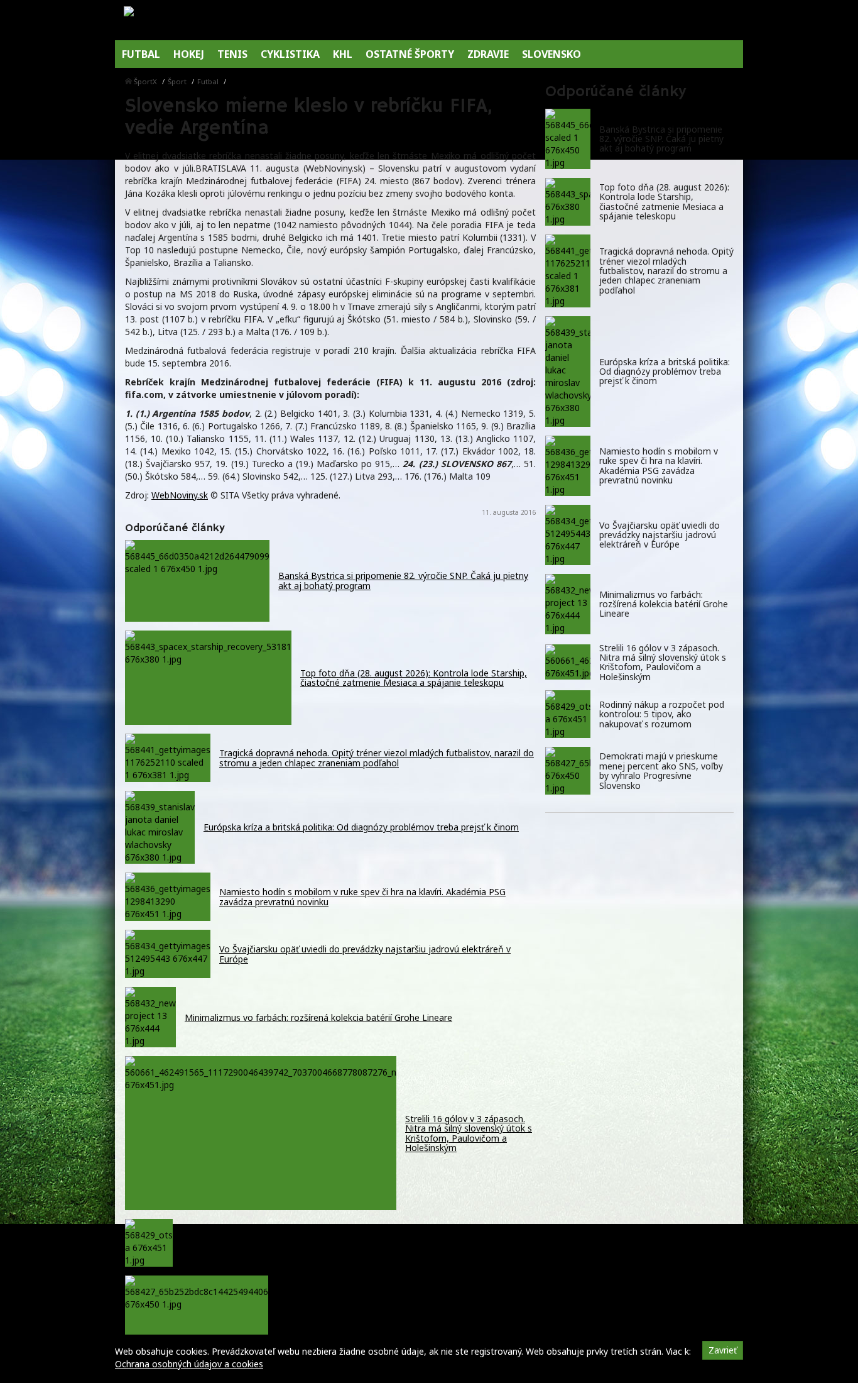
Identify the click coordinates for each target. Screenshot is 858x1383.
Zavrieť (723, 1350)
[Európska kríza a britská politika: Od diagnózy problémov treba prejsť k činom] (567, 371)
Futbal (208, 81)
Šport (177, 81)
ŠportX (145, 81)
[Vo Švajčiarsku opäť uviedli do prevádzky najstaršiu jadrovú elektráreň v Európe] (567, 535)
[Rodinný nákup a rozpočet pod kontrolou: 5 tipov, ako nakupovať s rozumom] (567, 714)
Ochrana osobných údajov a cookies (189, 1364)
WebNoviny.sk (179, 495)
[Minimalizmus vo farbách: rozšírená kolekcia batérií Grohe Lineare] (567, 604)
